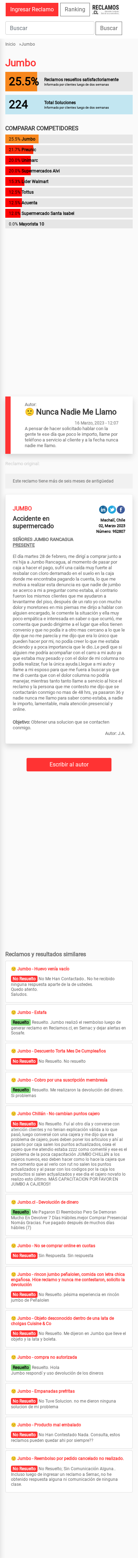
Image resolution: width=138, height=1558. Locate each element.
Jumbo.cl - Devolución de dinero (48, 1202)
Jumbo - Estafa (32, 1012)
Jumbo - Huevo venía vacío (43, 968)
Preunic (29, 149)
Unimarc (30, 160)
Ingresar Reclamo (32, 9)
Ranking (75, 9)
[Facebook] (120, 509)
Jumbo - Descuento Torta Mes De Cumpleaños (61, 1051)
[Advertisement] (69, 299)
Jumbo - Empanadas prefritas (46, 1391)
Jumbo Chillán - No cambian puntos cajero (58, 1113)
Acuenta (30, 202)
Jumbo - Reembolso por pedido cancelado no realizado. (70, 1458)
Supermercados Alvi (41, 171)
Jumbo (28, 44)
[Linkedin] (103, 509)
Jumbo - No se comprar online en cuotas (56, 1245)
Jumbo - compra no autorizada (47, 1357)
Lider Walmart (35, 181)
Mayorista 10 (31, 224)
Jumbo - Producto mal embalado (49, 1424)
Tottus (28, 192)
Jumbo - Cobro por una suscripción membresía (62, 1080)
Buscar (108, 28)
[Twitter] (112, 509)
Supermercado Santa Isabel (48, 213)
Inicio (10, 44)
